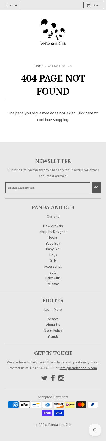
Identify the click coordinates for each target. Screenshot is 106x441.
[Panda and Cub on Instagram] (61, 378)
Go (96, 187)
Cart (96, 5)
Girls (53, 260)
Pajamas (53, 284)
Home (38, 66)
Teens (53, 237)
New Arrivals (53, 226)
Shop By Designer (53, 231)
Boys (53, 255)
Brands (53, 336)
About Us (53, 324)
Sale (53, 272)
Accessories (53, 266)
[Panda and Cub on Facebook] (53, 378)
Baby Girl (53, 249)
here (89, 112)
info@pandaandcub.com (78, 368)
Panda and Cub (60, 424)
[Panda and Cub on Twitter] (44, 378)
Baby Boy (53, 243)
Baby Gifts (53, 278)
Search (53, 319)
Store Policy (53, 330)
